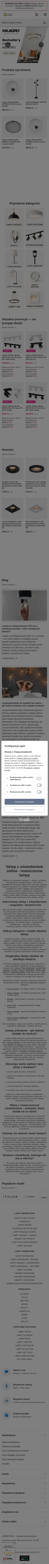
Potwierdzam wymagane (24, 809)
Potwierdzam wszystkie (24, 802)
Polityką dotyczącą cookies (27, 758)
